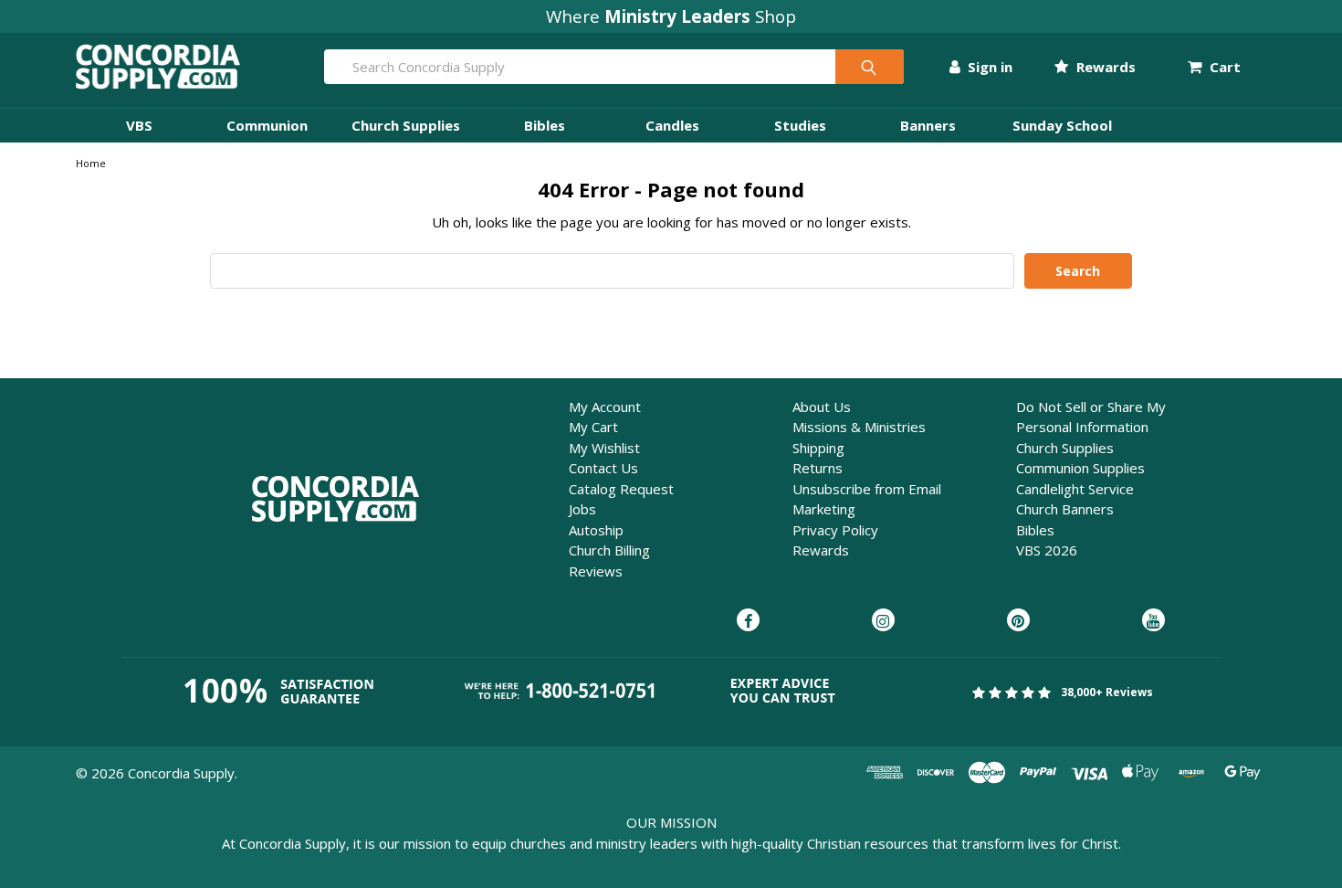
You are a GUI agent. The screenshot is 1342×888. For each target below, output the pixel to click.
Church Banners (1065, 509)
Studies (800, 125)
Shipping (818, 448)
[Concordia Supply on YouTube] (1153, 621)
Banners (928, 125)
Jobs (582, 509)
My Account (605, 406)
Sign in (988, 67)
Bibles (544, 125)
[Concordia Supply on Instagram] (883, 621)
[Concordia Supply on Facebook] (748, 621)
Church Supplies (405, 125)
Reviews (596, 571)
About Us (821, 406)
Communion (267, 125)
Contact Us (603, 468)
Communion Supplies (1080, 468)
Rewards (1104, 67)
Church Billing (609, 550)
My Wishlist (604, 448)
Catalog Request (621, 489)
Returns (817, 468)
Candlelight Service (1075, 489)
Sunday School (1062, 125)
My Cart (593, 427)
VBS (139, 125)
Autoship (596, 530)
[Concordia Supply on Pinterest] (1018, 621)
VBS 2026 (1046, 550)
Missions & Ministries (859, 427)
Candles (672, 125)
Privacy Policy (835, 530)
